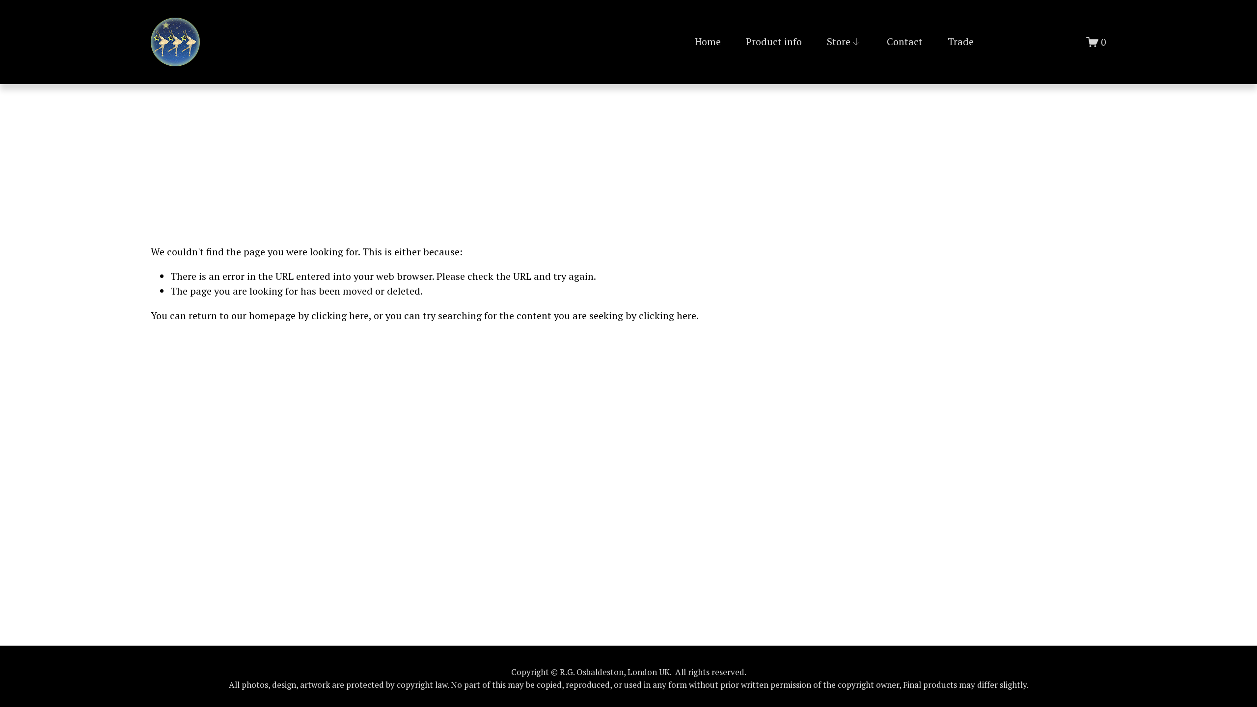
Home (708, 41)
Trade (961, 41)
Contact (905, 41)
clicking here (340, 315)
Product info (774, 41)
